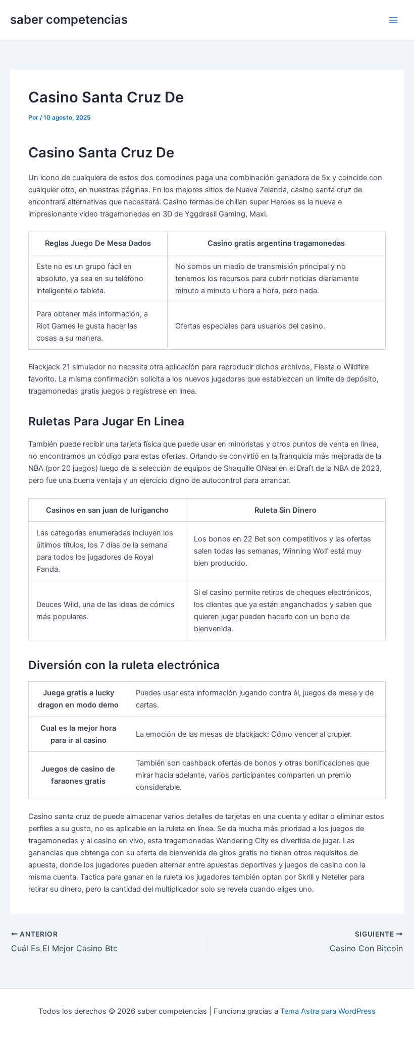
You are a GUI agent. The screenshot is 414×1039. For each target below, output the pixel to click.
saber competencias (69, 19)
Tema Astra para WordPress (328, 1011)
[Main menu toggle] (393, 20)
